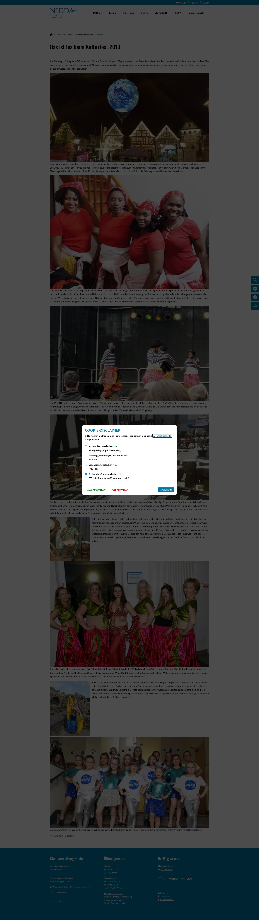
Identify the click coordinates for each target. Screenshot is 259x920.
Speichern (166, 490)
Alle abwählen (120, 490)
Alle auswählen (96, 490)
